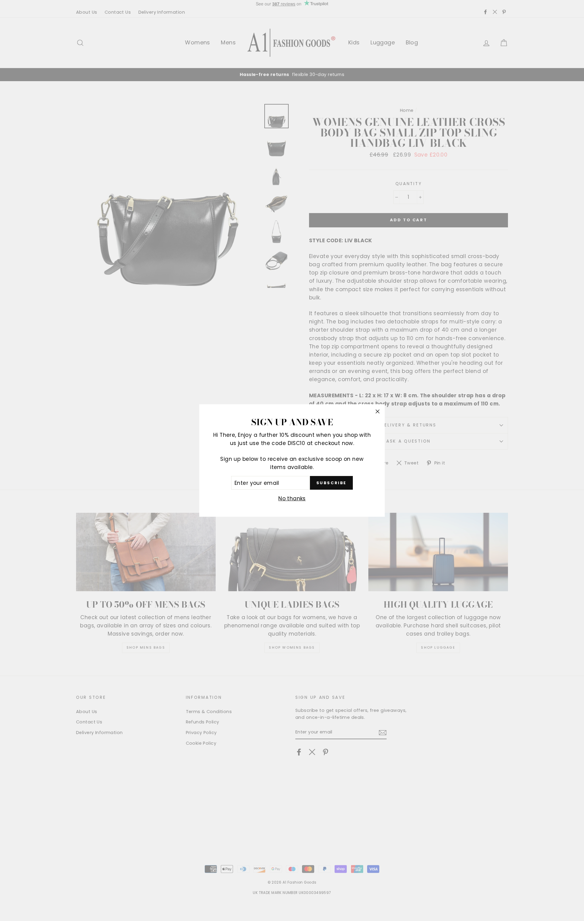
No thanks (292, 498)
